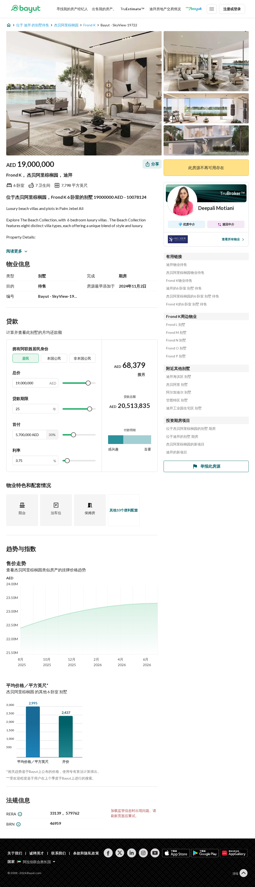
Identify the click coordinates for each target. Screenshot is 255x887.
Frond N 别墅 (176, 340)
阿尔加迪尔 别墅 (178, 392)
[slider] (88, 383)
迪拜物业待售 (176, 265)
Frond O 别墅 (176, 348)
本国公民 (54, 358)
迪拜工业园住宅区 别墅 (184, 408)
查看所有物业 (231, 239)
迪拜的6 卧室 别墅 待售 (184, 288)
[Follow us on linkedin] (131, 852)
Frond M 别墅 (176, 333)
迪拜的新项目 (176, 452)
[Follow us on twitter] (120, 852)
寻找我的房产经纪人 (72, 9)
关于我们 (14, 853)
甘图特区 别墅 (177, 400)
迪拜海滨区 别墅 (178, 377)
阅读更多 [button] (14, 250)
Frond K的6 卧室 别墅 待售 (186, 304)
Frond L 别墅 (175, 325)
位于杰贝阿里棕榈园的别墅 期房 (191, 429)
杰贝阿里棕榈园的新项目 (185, 444)
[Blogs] (193, 9)
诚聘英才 (36, 853)
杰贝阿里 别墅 (177, 385)
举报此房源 (210, 466)
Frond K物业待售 (179, 281)
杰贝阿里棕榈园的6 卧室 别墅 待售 (192, 296)
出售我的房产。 (104, 9)
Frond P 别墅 (176, 356)
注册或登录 (232, 9)
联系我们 (58, 853)
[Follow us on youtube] (155, 852)
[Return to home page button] (25, 9)
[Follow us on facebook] (108, 852)
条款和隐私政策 (86, 853)
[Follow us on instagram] (143, 852)
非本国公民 (82, 358)
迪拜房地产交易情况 (165, 9)
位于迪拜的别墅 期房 (182, 437)
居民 (25, 358)
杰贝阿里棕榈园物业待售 (185, 273)
